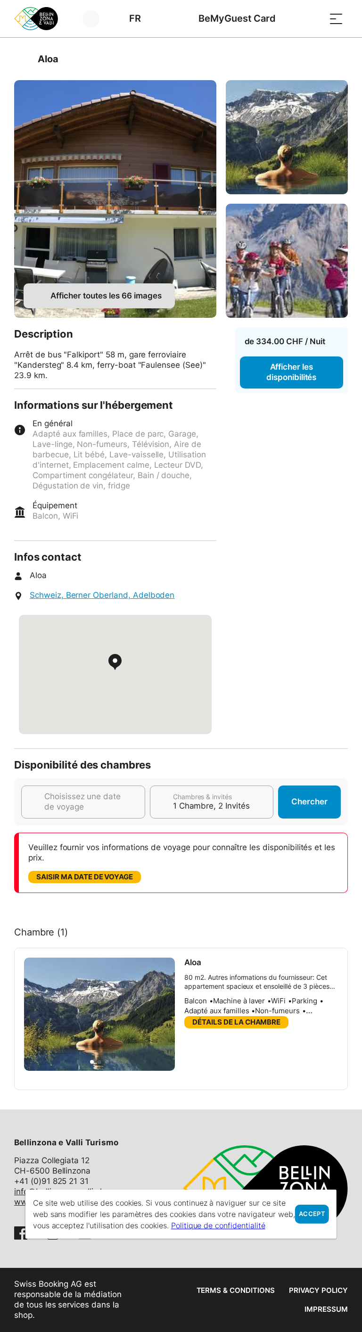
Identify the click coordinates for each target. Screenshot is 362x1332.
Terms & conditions (236, 1290)
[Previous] (22, 59)
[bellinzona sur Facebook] (20, 1233)
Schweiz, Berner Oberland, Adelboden (102, 595)
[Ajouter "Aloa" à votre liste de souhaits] (338, 59)
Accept (312, 1213)
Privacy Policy (318, 1290)
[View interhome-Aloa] (115, 199)
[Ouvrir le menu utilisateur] (96, 18)
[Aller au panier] (312, 18)
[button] (92, 1062)
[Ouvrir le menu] (336, 18)
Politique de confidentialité (218, 1225)
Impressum (326, 1309)
